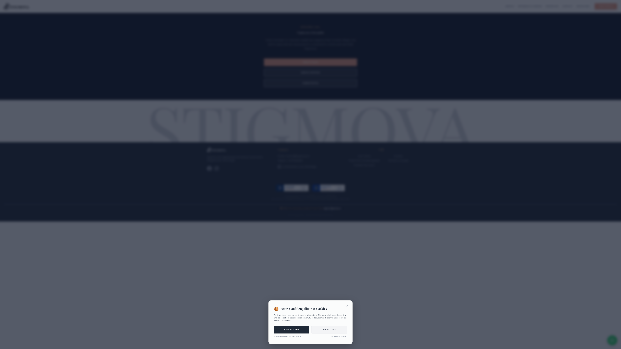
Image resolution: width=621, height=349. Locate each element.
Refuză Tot (329, 330)
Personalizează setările (287, 336)
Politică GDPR (339, 336)
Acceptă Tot (291, 330)
